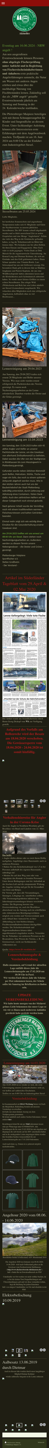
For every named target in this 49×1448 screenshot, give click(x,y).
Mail (27, 1124)
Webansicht (41, 1442)
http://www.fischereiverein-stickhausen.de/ (24, 1269)
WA (27, 721)
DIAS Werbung (26, 1104)
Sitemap (18, 1442)
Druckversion (11, 1442)
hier (10, 1119)
